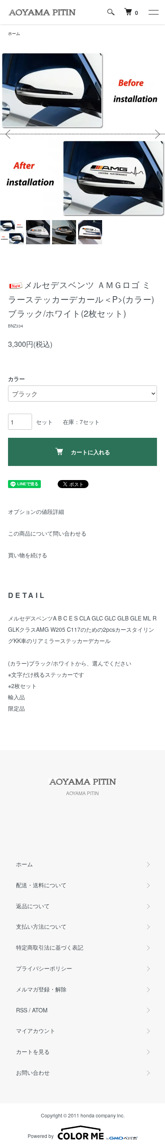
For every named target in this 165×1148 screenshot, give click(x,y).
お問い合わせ (33, 1072)
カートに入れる (90, 452)
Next (156, 134)
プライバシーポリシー (44, 968)
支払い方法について (41, 926)
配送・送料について (41, 885)
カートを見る (33, 1051)
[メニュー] (153, 12)
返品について (33, 906)
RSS (21, 1010)
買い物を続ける (27, 555)
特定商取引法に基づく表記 (49, 947)
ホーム (14, 33)
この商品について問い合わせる (47, 533)
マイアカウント (35, 1030)
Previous (9, 134)
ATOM (40, 1010)
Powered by (41, 1135)
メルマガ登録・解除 (41, 989)
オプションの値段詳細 (36, 511)
